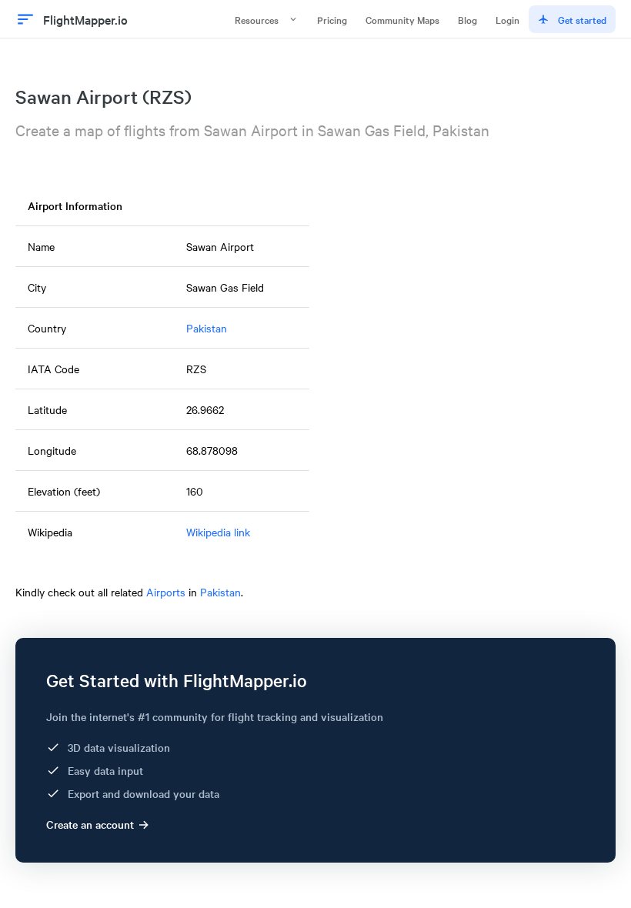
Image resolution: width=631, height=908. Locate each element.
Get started (582, 19)
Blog (467, 19)
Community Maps (402, 19)
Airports (165, 591)
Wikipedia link (218, 531)
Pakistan (206, 327)
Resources (257, 19)
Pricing (332, 19)
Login (507, 19)
